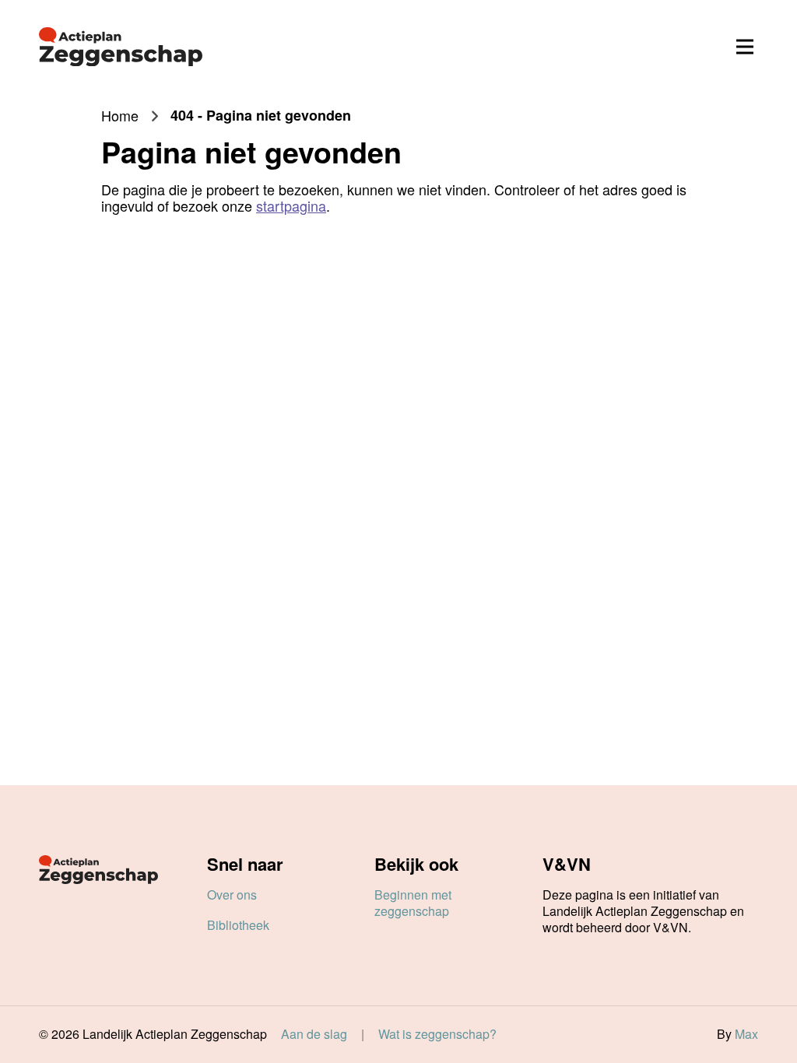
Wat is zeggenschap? (437, 1034)
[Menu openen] (745, 46)
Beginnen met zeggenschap (412, 903)
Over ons (232, 894)
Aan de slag (314, 1034)
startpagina (291, 205)
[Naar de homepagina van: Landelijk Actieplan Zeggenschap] (120, 46)
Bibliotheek (238, 925)
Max (746, 1034)
